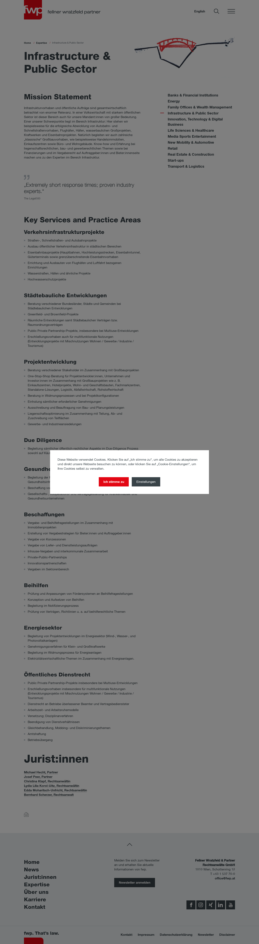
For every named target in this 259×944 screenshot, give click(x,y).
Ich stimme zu (113, 482)
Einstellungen (146, 482)
